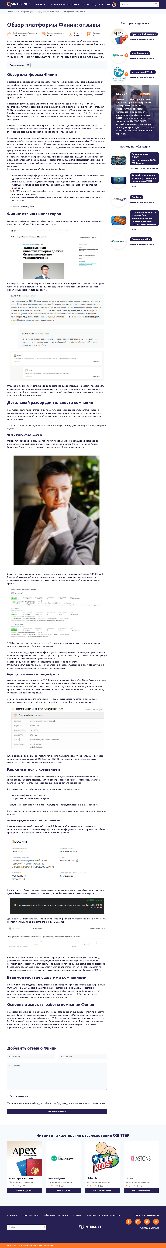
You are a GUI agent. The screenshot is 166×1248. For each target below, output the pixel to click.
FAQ (94, 5)
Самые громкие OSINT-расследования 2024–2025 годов (144, 158)
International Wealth (143, 72)
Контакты (104, 5)
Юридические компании (47, 12)
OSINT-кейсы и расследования (63, 5)
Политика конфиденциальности (103, 1215)
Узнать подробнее (25, 1190)
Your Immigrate (140, 53)
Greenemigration (141, 239)
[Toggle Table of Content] (27, 65)
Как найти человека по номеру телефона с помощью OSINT (144, 178)
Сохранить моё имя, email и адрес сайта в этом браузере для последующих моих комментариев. (57, 1103)
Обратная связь (31, 1215)
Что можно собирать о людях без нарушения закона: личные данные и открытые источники (144, 218)
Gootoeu (136, 197)
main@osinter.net (149, 1228)
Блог (9, 12)
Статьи (85, 5)
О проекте (39, 5)
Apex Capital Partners (144, 34)
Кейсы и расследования (56, 1215)
